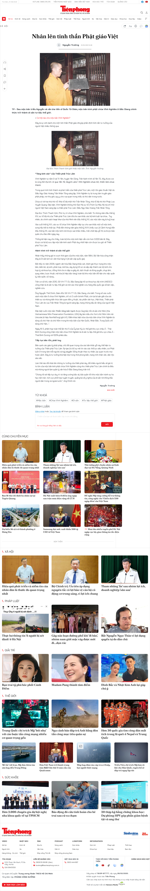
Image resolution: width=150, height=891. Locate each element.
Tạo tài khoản (55, 411)
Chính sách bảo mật (140, 859)
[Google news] (123, 865)
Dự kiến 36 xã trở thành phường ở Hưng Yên (18, 530)
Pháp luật (67, 19)
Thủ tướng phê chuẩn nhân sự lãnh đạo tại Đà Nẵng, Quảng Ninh (101, 466)
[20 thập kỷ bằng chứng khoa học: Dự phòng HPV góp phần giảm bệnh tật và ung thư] (124, 795)
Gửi (107, 424)
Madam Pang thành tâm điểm (71, 685)
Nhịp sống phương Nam (63, 853)
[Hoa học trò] (145, 834)
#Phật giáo (106, 400)
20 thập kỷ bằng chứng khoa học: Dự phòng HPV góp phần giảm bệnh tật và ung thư (124, 815)
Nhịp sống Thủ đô (43, 853)
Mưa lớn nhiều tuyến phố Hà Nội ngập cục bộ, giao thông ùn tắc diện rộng (102, 532)
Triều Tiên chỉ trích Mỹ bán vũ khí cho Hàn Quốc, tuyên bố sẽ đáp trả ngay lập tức (129, 768)
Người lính (86, 19)
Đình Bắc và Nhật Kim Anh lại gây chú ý (123, 686)
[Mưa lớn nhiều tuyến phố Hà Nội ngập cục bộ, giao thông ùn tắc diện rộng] (103, 515)
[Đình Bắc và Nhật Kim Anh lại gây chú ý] (124, 668)
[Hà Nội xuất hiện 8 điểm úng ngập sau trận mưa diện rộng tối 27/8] (62, 482)
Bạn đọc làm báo (16, 884)
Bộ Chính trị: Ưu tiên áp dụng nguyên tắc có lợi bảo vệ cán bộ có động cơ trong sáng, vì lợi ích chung (75, 589)
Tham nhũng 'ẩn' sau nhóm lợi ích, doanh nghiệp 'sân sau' (59, 466)
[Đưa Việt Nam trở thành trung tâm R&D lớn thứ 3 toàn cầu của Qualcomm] (56, 752)
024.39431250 (10, 867)
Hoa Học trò (98, 2)
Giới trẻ (59, 19)
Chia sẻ (4, 69)
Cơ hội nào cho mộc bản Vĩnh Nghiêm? (53, 118)
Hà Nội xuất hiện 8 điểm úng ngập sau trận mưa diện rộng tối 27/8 (60, 497)
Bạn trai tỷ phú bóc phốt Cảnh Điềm (21, 686)
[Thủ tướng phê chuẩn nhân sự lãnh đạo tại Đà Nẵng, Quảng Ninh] (103, 451)
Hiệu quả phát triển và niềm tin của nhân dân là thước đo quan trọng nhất (20, 466)
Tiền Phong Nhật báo (62, 2)
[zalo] (116, 865)
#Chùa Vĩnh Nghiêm (58, 400)
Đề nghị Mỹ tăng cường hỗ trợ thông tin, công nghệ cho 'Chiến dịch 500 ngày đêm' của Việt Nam (102, 498)
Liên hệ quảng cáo (41, 859)
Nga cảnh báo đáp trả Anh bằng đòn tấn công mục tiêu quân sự (75, 732)
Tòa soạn (111, 2)
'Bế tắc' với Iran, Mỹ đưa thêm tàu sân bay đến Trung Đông (18, 766)
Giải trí (106, 19)
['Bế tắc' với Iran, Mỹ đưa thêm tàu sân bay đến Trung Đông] (19, 752)
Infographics (96, 841)
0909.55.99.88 (41, 862)
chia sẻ (125, 26)
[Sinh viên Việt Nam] (131, 834)
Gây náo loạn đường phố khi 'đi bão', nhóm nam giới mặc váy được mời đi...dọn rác (75, 639)
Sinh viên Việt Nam (82, 2)
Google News (146, 26)
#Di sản (75, 400)
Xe (93, 19)
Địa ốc (34, 19)
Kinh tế (17, 19)
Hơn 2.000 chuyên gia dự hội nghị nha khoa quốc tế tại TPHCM (24, 813)
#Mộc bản (41, 400)
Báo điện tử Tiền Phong (75, 10)
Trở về (4, 88)
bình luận (141, 26)
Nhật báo (24, 841)
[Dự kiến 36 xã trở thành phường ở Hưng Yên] (20, 515)
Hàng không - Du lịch (10, 853)
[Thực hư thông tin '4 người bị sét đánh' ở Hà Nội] (25, 619)
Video (139, 19)
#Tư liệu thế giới (90, 400)
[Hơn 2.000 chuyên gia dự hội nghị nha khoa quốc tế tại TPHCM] (25, 795)
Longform (77, 841)
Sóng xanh (26, 19)
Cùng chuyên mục (15, 436)
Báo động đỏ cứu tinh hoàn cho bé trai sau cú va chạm (74, 813)
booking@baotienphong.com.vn (47, 865)
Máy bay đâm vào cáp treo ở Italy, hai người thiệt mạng (93, 766)
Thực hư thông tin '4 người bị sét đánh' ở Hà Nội (23, 637)
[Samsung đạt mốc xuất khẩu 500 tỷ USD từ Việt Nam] (62, 515)
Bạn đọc (128, 849)
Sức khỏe (42, 19)
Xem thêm (146, 19)
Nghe (4, 62)
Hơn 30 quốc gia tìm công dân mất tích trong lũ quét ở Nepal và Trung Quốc (124, 734)
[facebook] (142, 2)
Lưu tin (4, 75)
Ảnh (39, 841)
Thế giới (51, 19)
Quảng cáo (122, 2)
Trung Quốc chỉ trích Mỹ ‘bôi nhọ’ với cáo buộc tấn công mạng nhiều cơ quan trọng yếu (24, 734)
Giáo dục (114, 19)
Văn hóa (99, 19)
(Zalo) (50, 862)
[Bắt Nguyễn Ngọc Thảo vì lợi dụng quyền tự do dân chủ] (124, 619)
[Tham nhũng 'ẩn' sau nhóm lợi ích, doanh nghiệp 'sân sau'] (62, 451)
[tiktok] (109, 865)
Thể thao (76, 19)
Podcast (59, 841)
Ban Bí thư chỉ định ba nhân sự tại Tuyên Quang (18, 497)
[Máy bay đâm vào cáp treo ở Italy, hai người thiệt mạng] (94, 752)
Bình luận (4, 82)
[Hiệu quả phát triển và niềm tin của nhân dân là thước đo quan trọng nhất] (20, 451)
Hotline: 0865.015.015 (42, 2)
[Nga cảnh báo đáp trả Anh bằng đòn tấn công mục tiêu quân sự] (75, 714)
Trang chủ (4, 19)
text (130, 26)
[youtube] (146, 2)
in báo (135, 26)
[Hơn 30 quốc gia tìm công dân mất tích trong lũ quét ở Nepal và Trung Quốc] (124, 714)
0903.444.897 (72, 862)
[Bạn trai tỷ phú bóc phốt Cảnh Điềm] (25, 668)
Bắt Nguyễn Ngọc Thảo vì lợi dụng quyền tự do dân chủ (123, 637)
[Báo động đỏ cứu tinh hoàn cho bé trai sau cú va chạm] (75, 795)
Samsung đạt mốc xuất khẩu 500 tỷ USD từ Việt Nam (60, 530)
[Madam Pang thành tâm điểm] (75, 668)
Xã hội (10, 19)
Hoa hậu (132, 19)
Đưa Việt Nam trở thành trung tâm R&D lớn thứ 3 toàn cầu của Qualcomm (55, 768)
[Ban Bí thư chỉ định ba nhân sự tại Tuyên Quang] (20, 482)
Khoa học (123, 19)
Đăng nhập (39, 411)
